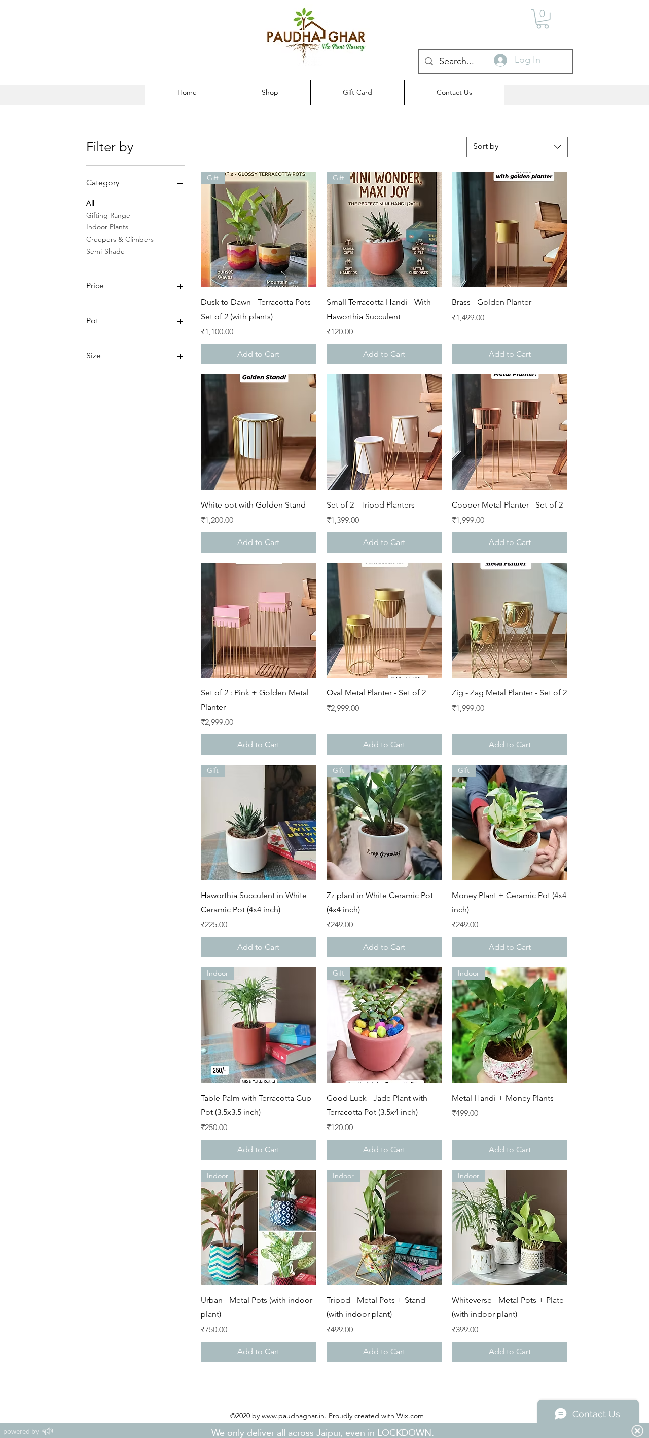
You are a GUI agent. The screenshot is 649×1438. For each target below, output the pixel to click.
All (90, 203)
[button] (542, 19)
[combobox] (517, 147)
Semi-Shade (105, 251)
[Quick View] (509, 230)
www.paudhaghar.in (293, 1415)
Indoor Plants (107, 226)
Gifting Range (108, 215)
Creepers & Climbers (120, 239)
